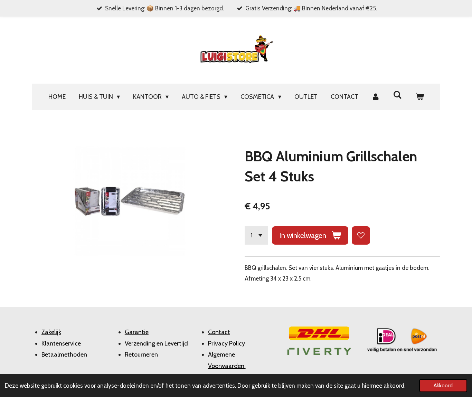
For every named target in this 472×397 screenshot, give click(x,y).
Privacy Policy (226, 343)
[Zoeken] (397, 95)
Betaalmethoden (64, 354)
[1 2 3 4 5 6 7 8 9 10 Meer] (256, 235)
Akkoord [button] (443, 385)
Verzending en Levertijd (156, 343)
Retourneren (141, 354)
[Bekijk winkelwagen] (419, 96)
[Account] (376, 96)
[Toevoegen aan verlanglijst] (361, 235)
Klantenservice (61, 343)
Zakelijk (51, 332)
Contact (219, 332)
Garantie (137, 332)
